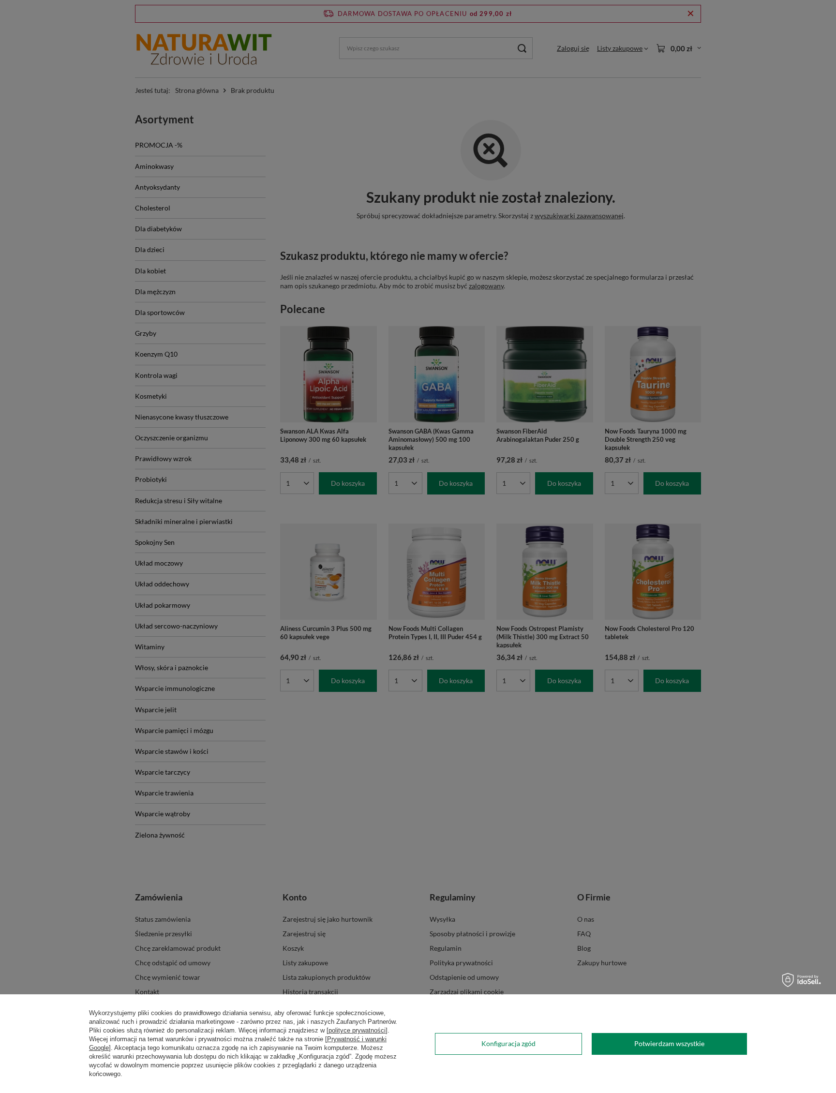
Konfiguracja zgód (508, 1043)
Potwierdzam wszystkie (669, 1043)
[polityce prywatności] (357, 1030)
